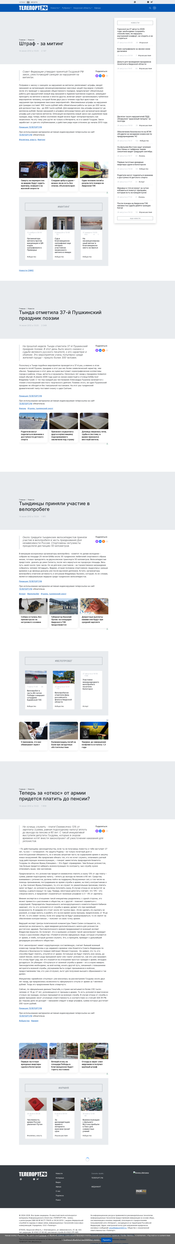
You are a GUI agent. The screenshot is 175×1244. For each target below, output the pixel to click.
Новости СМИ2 (26, 270)
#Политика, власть (34, 1136)
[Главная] (33, 7)
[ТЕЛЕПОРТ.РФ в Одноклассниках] (144, 2)
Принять (107, 1240)
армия (35, 1020)
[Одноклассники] (103, 75)
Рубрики (66, 8)
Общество (25, 1020)
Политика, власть (28, 139)
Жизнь (23, 408)
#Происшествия (61, 1136)
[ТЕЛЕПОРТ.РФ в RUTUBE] (152, 2)
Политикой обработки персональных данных (81, 1240)
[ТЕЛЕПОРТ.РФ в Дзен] (148, 2)
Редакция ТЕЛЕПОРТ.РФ (30, 127)
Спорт (23, 594)
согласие (42, 1235)
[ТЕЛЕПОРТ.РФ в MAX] (135, 2)
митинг (42, 139)
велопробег (33, 594)
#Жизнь (142, 156)
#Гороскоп (143, 43)
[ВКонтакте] (100, 75)
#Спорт (85, 706)
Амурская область (82, 8)
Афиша (97, 8)
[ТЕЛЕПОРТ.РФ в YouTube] (155, 2)
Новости (54, 8)
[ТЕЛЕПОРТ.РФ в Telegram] (138, 2)
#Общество (31, 257)
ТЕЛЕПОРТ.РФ (25, 135)
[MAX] (96, 75)
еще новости (135, 218)
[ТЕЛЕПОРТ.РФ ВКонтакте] (141, 2)
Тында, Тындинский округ (41, 408)
